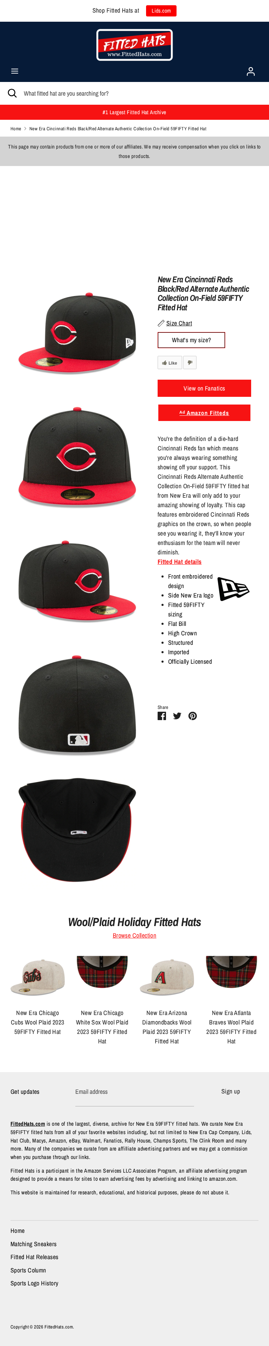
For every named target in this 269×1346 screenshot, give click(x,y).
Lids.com (161, 10)
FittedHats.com (58, 1327)
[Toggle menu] (14, 71)
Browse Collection (135, 935)
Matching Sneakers (34, 1244)
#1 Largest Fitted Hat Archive (134, 112)
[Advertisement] (134, 215)
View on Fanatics (204, 388)
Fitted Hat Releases (34, 1256)
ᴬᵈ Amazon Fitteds (204, 413)
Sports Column (28, 1270)
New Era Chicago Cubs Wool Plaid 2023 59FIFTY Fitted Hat (37, 1022)
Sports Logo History (34, 1283)
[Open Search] (12, 93)
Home (18, 1230)
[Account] (251, 69)
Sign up (230, 1091)
